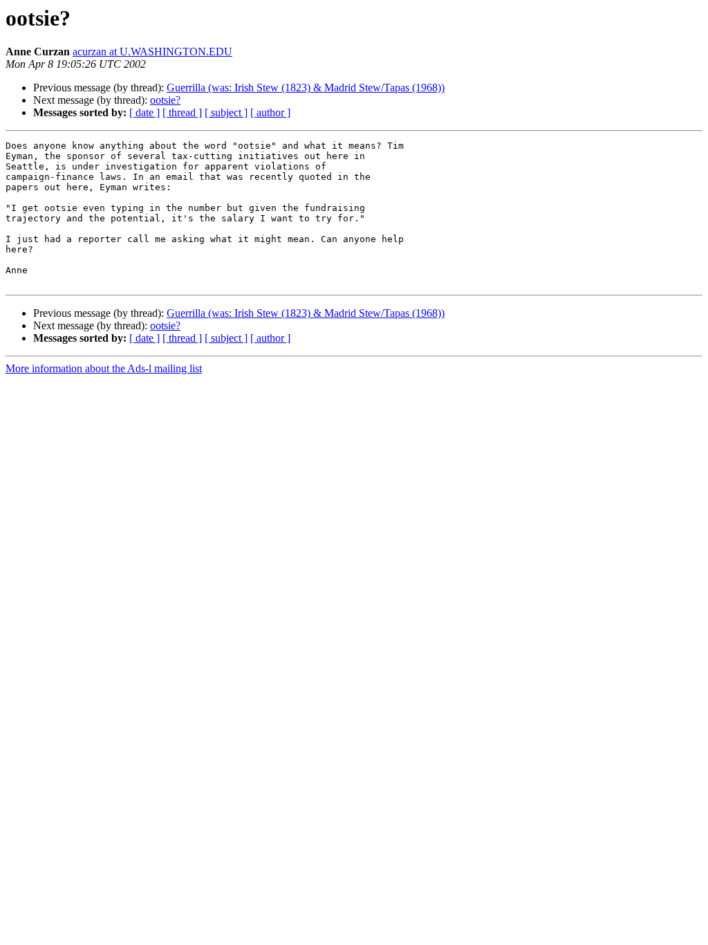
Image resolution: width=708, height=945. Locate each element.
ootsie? (165, 100)
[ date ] (144, 112)
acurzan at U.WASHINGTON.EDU (152, 51)
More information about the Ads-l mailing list (104, 368)
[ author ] (270, 112)
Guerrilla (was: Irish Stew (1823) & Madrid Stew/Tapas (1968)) (306, 87)
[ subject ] (226, 112)
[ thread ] (182, 112)
